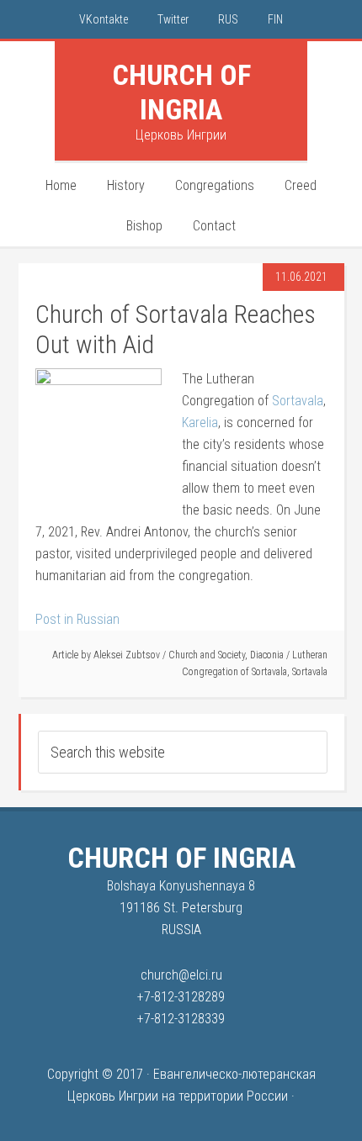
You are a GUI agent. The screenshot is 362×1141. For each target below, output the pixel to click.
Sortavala (297, 401)
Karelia (200, 423)
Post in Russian (77, 619)
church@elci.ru (181, 975)
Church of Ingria (181, 92)
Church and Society (206, 655)
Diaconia (267, 655)
